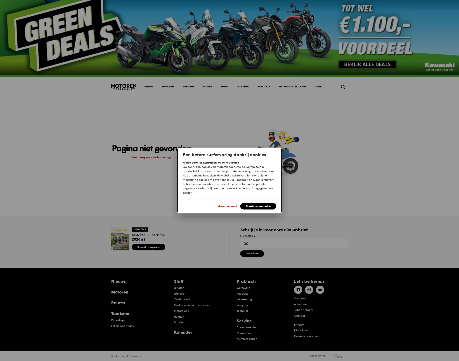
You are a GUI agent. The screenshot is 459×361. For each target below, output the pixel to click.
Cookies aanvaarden (258, 206)
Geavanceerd (227, 206)
